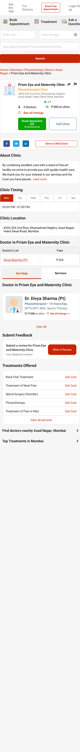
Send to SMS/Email (56, 143)
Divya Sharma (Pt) (16, 260)
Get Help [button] (22, 273)
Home (4, 69)
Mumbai (16, 69)
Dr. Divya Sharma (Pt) (45, 298)
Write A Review (62, 349)
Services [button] (60, 273)
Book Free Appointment (50, 8)
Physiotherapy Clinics (38, 69)
